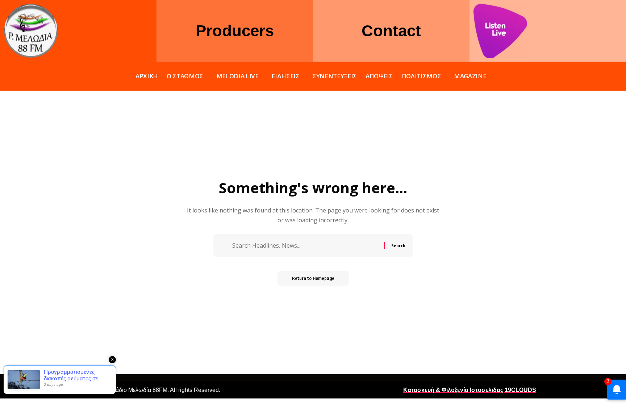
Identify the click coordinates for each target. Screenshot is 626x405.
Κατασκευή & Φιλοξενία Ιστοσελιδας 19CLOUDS (469, 390)
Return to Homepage (313, 278)
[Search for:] (307, 245)
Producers (235, 31)
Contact (391, 31)
